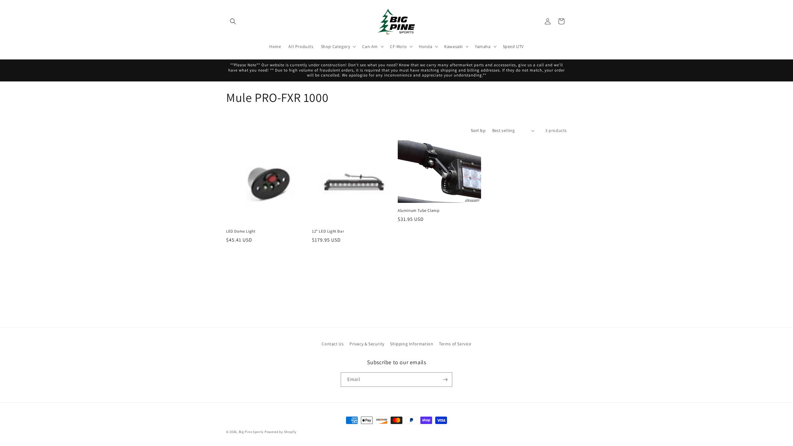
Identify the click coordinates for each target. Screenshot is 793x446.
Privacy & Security (366, 344)
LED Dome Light (240, 231)
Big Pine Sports (252, 432)
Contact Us (333, 344)
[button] (233, 21)
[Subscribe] (445, 379)
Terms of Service (455, 344)
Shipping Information (411, 344)
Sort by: (478, 130)
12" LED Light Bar (328, 231)
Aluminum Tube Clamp (418, 210)
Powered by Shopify (280, 432)
